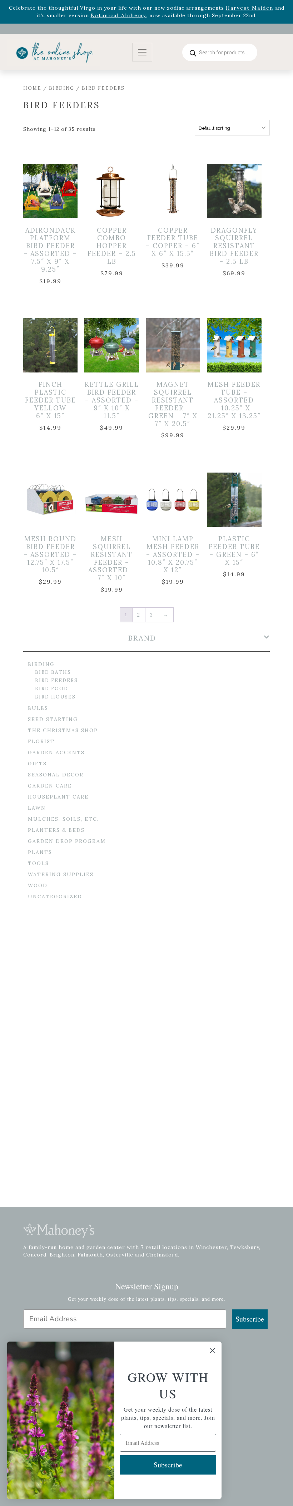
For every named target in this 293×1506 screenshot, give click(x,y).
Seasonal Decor (56, 774)
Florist (41, 741)
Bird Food (51, 689)
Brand (142, 638)
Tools (38, 863)
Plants (40, 852)
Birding (61, 88)
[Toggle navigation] (142, 52)
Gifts (37, 763)
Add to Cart (55, 191)
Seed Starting (53, 719)
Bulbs (38, 708)
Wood (38, 885)
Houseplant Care (58, 797)
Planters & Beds (56, 830)
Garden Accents (56, 752)
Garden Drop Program (67, 841)
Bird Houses (55, 697)
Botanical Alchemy (118, 15)
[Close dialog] (212, 1350)
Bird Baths (53, 672)
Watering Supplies (61, 874)
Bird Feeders (56, 680)
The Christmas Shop (63, 730)
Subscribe (249, 1319)
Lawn (37, 808)
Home (32, 88)
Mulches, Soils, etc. (63, 819)
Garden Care (50, 785)
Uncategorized (55, 896)
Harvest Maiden (249, 8)
